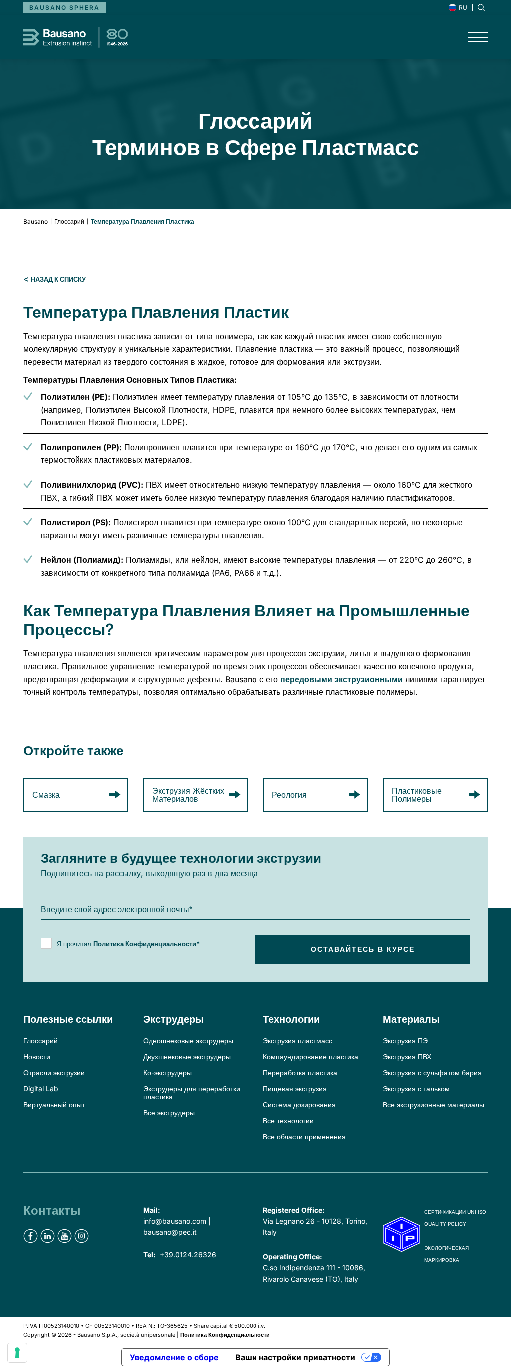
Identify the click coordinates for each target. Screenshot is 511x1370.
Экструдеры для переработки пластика (191, 1092)
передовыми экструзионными (341, 679)
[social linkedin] (47, 1236)
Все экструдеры (169, 1112)
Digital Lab (40, 1088)
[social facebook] (30, 1236)
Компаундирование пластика (310, 1056)
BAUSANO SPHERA (64, 7)
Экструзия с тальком (416, 1088)
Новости (36, 1056)
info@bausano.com (174, 1221)
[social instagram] (81, 1236)
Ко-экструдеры (167, 1072)
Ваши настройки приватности (295, 1357)
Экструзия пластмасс (297, 1040)
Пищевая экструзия (295, 1088)
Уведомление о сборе (174, 1357)
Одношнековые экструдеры (188, 1040)
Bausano (35, 221)
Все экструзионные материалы (433, 1104)
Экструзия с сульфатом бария (432, 1072)
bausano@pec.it (170, 1232)
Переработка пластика (300, 1072)
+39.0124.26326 (188, 1254)
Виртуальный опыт (54, 1104)
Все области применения (304, 1136)
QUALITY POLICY (445, 1224)
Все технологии (288, 1120)
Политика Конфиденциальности (144, 944)
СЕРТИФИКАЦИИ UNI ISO (455, 1212)
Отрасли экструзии (54, 1072)
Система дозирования (299, 1104)
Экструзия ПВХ (407, 1056)
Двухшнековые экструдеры (187, 1056)
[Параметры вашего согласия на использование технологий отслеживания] (17, 1352)
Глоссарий (69, 221)
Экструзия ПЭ (405, 1040)
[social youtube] (64, 1236)
